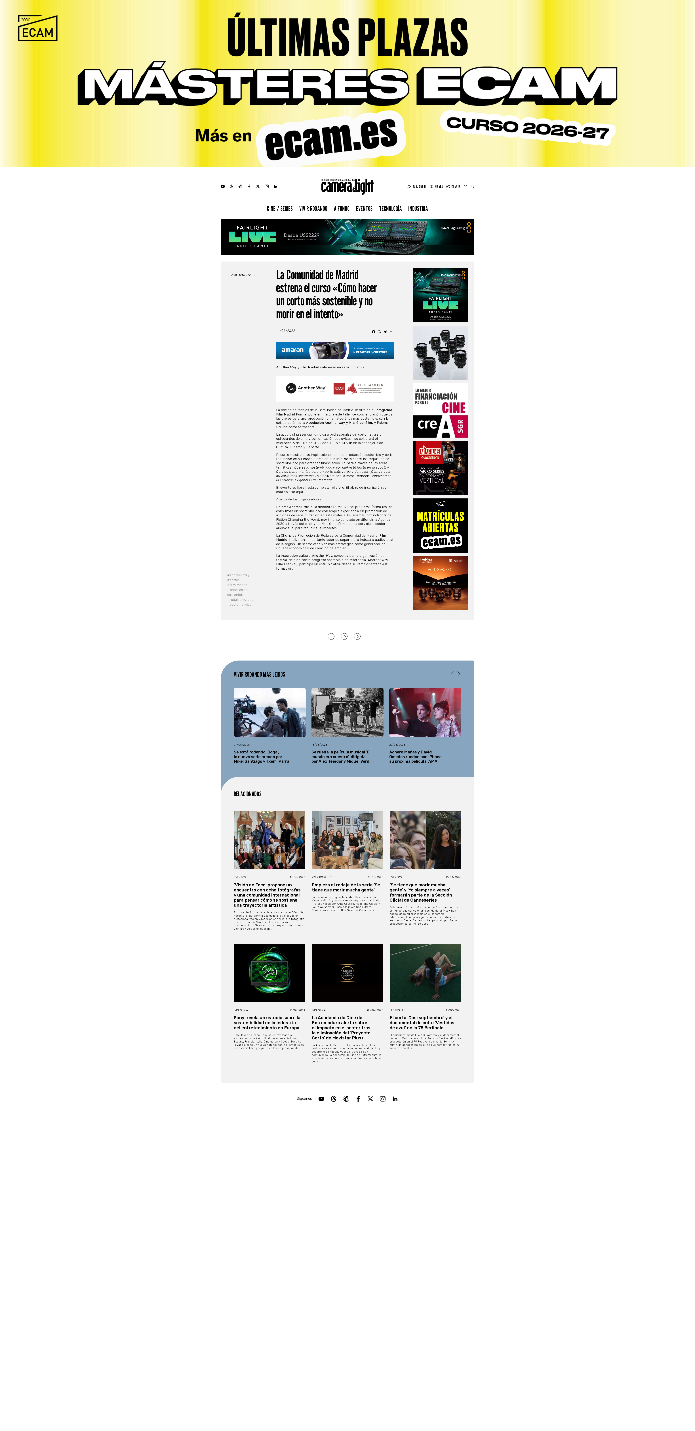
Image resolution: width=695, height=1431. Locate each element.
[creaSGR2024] (440, 410)
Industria (418, 208)
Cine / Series (280, 208)
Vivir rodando (313, 208)
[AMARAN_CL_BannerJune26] (335, 350)
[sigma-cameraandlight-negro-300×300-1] (440, 353)
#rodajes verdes (240, 600)
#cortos (233, 580)
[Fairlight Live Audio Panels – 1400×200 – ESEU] (347, 237)
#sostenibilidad (239, 605)
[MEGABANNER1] (347, 83)
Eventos (364, 208)
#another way (238, 575)
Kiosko (439, 186)
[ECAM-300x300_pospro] (440, 525)
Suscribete (419, 186)
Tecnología (390, 208)
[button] (458, 674)
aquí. (300, 492)
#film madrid (237, 585)
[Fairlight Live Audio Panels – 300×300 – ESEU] (440, 295)
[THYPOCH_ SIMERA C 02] (440, 583)
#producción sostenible (237, 592)
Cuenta (455, 186)
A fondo (342, 208)
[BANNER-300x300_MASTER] (440, 468)
